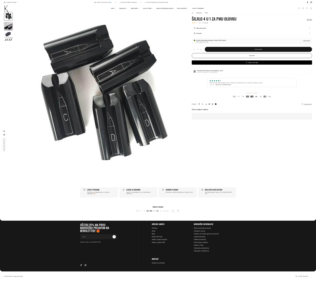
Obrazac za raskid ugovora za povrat (206, 234)
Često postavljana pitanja (202, 228)
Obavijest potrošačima (201, 248)
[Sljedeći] (180, 101)
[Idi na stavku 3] (8, 36)
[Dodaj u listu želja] (206, 104)
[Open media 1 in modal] (99, 97)
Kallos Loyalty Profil (158, 242)
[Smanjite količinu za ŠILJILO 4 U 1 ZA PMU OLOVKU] (194, 49)
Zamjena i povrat (199, 231)
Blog (153, 234)
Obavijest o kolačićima (201, 251)
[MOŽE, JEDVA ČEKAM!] (114, 236)
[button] (307, 8)
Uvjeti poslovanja (199, 237)
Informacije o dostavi (201, 242)
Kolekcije (199, 13)
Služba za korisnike (158, 263)
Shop (153, 231)
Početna (154, 228)
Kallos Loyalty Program (159, 239)
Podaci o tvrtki (198, 245)
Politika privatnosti (200, 239)
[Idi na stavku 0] (8, 16)
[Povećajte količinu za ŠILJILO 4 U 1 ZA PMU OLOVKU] (201, 49)
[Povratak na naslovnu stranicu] (192, 13)
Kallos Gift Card (157, 237)
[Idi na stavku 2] (8, 26)
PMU (206, 13)
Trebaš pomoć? (308, 104)
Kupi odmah (252, 55)
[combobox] (11, 2)
